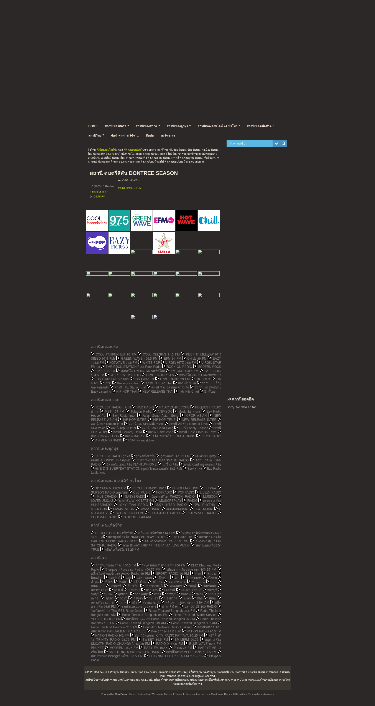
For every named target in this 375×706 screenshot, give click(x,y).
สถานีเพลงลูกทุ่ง (179, 126)
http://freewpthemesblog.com (258, 694)
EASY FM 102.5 (99, 192)
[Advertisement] (187, 27)
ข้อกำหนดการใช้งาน (125, 135)
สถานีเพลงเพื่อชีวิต (260, 126)
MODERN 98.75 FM (129, 187)
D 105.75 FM (97, 196)
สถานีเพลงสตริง (117, 126)
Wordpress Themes (162, 694)
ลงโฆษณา (168, 135)
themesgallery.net (195, 694)
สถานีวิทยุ (96, 135)
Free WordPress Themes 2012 (222, 694)
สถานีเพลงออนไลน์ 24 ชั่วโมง (218, 126)
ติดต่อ (150, 135)
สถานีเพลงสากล (148, 126)
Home (92, 126)
